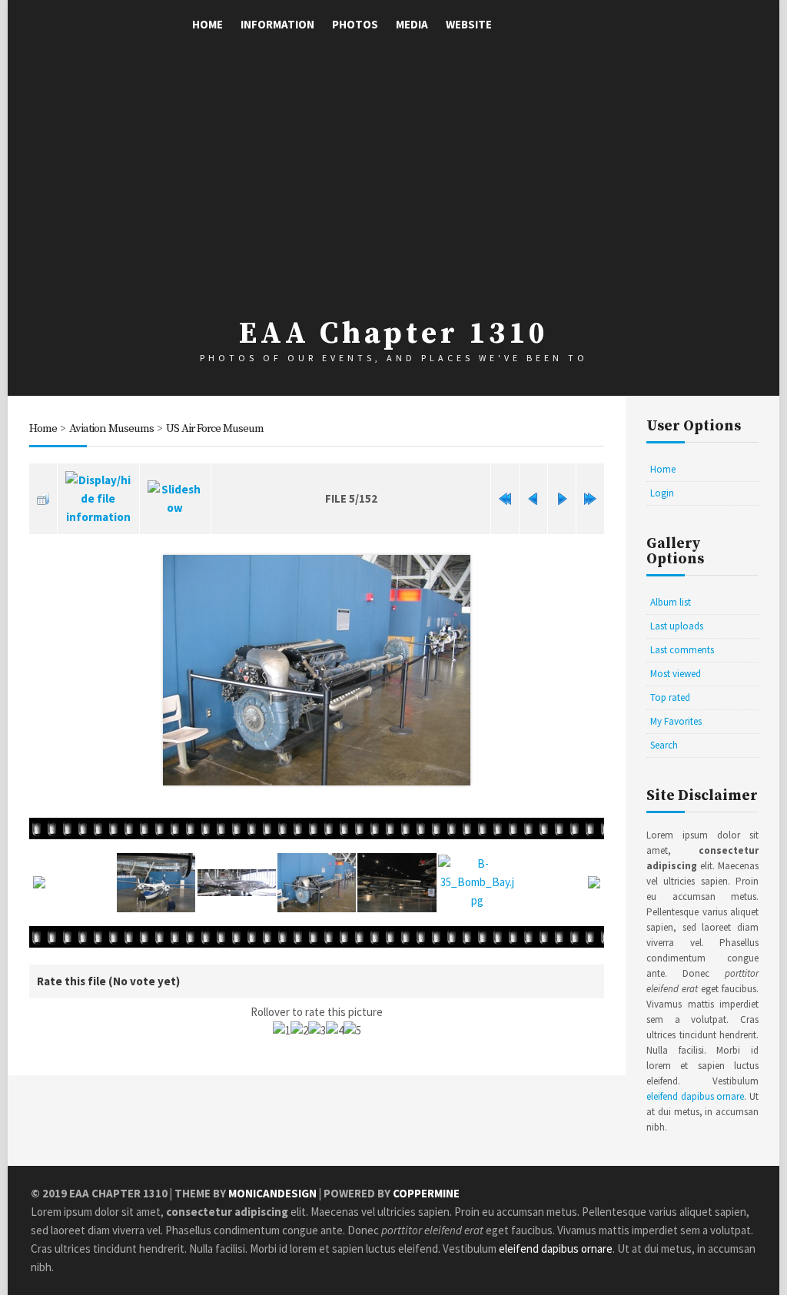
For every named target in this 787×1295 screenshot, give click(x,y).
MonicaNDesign (272, 1193)
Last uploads (676, 626)
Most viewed (675, 673)
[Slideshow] (175, 499)
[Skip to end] (590, 499)
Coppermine (426, 1193)
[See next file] (562, 499)
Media (412, 24)
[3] (317, 1030)
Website (469, 24)
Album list (670, 602)
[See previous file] (533, 499)
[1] (282, 1030)
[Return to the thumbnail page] (43, 499)
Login (662, 493)
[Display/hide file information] (98, 498)
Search (664, 745)
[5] (352, 1030)
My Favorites (676, 721)
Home (207, 24)
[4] (335, 1030)
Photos (355, 24)
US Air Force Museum (215, 428)
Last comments (682, 649)
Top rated (670, 697)
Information (277, 24)
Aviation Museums (111, 428)
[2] (299, 1030)
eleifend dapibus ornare (695, 1096)
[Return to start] (505, 499)
